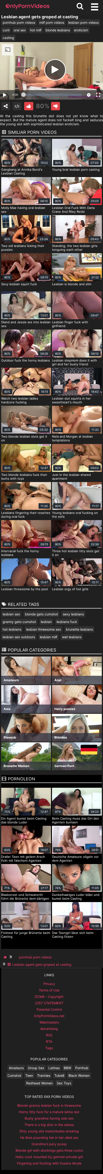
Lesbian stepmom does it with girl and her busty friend (74, 362)
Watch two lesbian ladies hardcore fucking (19, 400)
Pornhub (81, 1068)
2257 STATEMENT (49, 1003)
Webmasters (49, 1022)
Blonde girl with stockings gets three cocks (49, 1150)
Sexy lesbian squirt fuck (19, 284)
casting (8, 38)
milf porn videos (51, 22)
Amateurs (16, 1068)
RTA (49, 1041)
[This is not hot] (55, 106)
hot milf (35, 30)
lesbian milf (48, 637)
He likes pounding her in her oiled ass (49, 1137)
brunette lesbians (79, 629)
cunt (6, 30)
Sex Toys (64, 1083)
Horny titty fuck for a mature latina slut (49, 1112)
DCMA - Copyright (49, 997)
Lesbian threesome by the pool (24, 589)
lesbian (46, 622)
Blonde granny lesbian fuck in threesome (49, 1105)
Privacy (49, 984)
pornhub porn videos (19, 22)
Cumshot (14, 1075)
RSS (49, 1035)
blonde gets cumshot (41, 614)
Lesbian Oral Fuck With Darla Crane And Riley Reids (73, 209)
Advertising (49, 1029)
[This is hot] (28, 106)
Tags (49, 1048)
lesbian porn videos (83, 22)
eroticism (81, 30)
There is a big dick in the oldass (49, 1125)
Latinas (54, 1068)
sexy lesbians (73, 614)
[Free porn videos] (27, 9)
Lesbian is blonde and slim (71, 284)
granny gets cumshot (19, 622)
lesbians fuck (67, 622)
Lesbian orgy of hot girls (70, 589)
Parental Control (49, 1009)
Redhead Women (39, 1083)
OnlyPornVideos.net (49, 1016)
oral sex (20, 30)
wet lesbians (71, 637)
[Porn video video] (5, 106)
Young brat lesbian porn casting (76, 169)
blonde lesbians (58, 30)
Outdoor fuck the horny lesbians (25, 360)
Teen (29, 1075)
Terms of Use (49, 990)
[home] (5, 957)
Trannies (43, 1075)
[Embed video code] (17, 106)
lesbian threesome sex (43, 629)
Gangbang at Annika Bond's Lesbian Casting (21, 171)
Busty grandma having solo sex (49, 1118)
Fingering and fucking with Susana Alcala (49, 1163)
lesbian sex (11, 614)
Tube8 (59, 1075)
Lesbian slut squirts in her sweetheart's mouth (71, 400)
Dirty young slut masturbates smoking (49, 1131)
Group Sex (36, 1068)
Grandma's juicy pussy (49, 1144)
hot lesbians (12, 629)
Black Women (79, 1075)
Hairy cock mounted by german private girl (49, 1157)
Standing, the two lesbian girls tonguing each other (74, 247)
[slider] (52, 95)
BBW (67, 1068)
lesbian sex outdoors (19, 637)
